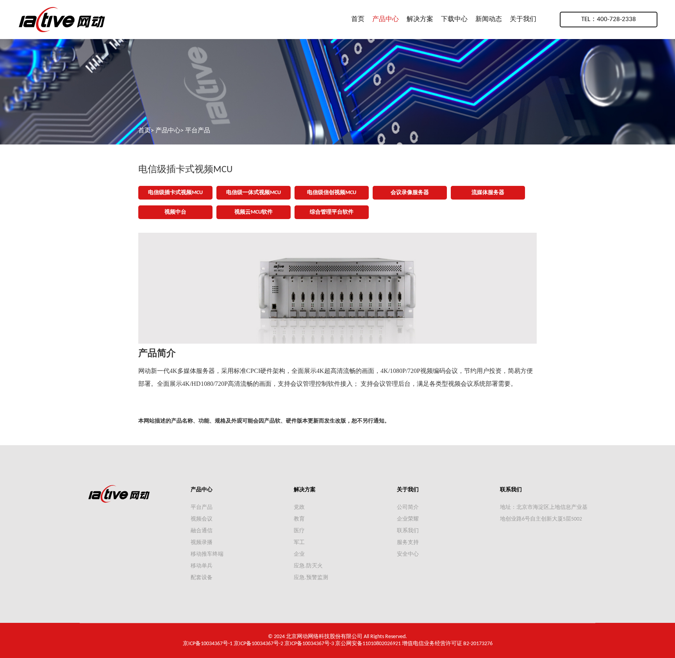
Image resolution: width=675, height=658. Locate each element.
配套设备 (201, 578)
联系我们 (408, 531)
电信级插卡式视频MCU (175, 193)
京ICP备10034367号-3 (309, 644)
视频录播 (201, 543)
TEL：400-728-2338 (608, 19)
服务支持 (408, 543)
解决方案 (420, 19)
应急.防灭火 (308, 566)
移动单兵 (201, 566)
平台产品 (197, 131)
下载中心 (454, 19)
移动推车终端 (207, 554)
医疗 (299, 531)
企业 (299, 554)
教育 (299, 519)
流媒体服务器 (487, 193)
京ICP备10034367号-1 (207, 644)
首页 (357, 19)
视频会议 (201, 519)
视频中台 (175, 212)
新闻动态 (488, 19)
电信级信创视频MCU (331, 193)
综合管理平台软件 (332, 212)
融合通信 (201, 531)
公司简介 (408, 507)
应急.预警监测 (311, 578)
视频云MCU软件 (253, 212)
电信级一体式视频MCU (253, 193)
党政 (299, 507)
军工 (299, 543)
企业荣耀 (408, 519)
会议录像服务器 (410, 193)
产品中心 (385, 19)
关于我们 (523, 19)
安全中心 (408, 554)
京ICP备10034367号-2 (258, 644)
